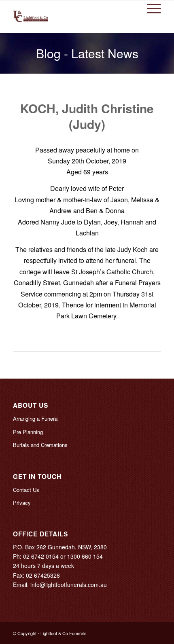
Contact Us (26, 490)
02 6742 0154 (41, 556)
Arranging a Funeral (36, 418)
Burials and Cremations (40, 445)
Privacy (22, 502)
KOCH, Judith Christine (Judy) (87, 116)
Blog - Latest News (87, 53)
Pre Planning (28, 432)
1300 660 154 (85, 556)
